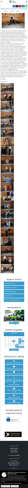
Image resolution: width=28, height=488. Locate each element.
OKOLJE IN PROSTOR (9, 283)
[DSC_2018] (7, 205)
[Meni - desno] (26, 1)
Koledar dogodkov (14, 329)
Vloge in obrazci (14, 279)
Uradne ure (14, 468)
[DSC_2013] (7, 187)
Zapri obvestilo (14, 486)
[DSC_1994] (7, 114)
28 (16, 345)
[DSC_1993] (7, 105)
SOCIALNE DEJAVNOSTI (10, 292)
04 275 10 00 (15, 461)
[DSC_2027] (7, 232)
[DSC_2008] (7, 169)
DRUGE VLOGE (8, 296)
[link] (14, 6)
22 (19, 343)
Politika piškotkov (17, 483)
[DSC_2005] (7, 160)
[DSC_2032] (7, 250)
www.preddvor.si (15, 465)
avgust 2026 (14, 333)
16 (22, 341)
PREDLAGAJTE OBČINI (14, 356)
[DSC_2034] (7, 259)
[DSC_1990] (7, 87)
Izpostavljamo (14, 307)
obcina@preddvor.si (15, 463)
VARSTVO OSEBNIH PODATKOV (12, 300)
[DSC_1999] (7, 142)
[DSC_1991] (7, 96)
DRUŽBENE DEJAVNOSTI (10, 287)
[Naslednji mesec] (22, 333)
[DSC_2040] (7, 268)
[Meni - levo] (1, 1)
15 (19, 341)
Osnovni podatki (14, 446)
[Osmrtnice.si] (13, 434)
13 (13, 341)
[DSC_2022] (7, 214)
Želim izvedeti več (6, 486)
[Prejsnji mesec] (5, 333)
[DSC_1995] (7, 123)
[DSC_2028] (7, 241)
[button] (2, 434)
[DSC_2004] (7, 151)
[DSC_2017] (7, 196)
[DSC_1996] (7, 133)
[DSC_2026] (7, 223)
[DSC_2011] (7, 178)
